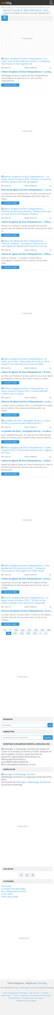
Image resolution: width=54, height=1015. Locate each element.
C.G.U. (16, 995)
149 (28, 633)
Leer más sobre (10, 85)
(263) (7, 894)
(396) (13, 888)
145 (48, 630)
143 (35, 630)
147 (15, 633)
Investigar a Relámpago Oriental (32, 782)
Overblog (42, 983)
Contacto (45, 993)
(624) (6, 886)
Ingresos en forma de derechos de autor (36, 995)
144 (42, 630)
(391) (13, 891)
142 (29, 630)
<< (5, 630)
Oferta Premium (14, 998)
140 (16, 630)
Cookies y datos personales (33, 998)
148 (21, 633)
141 (22, 630)
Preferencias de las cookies (27, 1001)
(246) (9, 896)
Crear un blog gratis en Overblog (15, 993)
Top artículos (34, 993)
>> (46, 633)
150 (34, 633)
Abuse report (6, 995)
